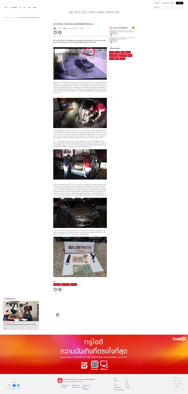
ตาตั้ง (29, 7)
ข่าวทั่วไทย (84, 12)
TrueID (9, 3)
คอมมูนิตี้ (127, 387)
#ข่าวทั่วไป (112, 58)
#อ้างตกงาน (73, 284)
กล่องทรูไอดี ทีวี (166, 3)
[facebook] (14, 385)
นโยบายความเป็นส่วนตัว (178, 384)
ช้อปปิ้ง (115, 385)
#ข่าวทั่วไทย (6, 323)
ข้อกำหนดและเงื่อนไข (177, 381)
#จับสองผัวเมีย (57, 284)
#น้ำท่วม (111, 52)
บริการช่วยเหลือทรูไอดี (119, 390)
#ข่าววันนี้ (117, 52)
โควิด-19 (77, 12)
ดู (9, 7)
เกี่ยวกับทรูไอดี (176, 378)
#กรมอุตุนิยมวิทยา (113, 55)
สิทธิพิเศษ (14, 7)
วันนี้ (6, 7)
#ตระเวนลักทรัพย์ (65, 284)
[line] (10, 385)
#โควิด (122, 52)
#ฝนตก (129, 55)
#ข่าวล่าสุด (122, 58)
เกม (24, 7)
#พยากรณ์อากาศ (122, 55)
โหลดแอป (157, 3)
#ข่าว (117, 58)
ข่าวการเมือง (92, 12)
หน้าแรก (71, 12)
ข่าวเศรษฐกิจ (100, 12)
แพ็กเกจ (127, 385)
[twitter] (18, 385)
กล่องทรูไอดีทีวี (117, 387)
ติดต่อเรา (175, 389)
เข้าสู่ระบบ (179, 3)
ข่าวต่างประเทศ (109, 12)
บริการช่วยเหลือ (176, 386)
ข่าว (11, 17)
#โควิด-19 (128, 52)
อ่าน (20, 7)
